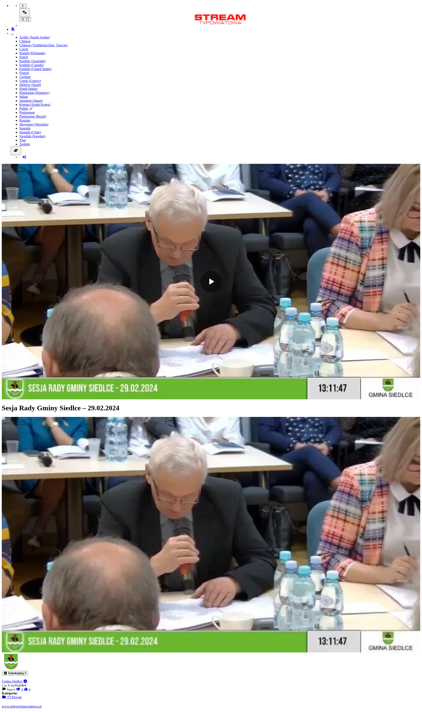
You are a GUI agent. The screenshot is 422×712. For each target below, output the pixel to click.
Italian (23, 97)
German (25, 77)
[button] (15, 673)
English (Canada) (31, 65)
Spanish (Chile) (30, 132)
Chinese (25, 41)
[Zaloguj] (24, 157)
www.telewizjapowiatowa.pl (22, 706)
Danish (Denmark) (32, 53)
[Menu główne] (24, 12)
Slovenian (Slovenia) (33, 124)
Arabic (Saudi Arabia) (34, 37)
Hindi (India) (28, 89)
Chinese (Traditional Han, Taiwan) (43, 45)
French (24, 73)
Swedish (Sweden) (32, 136)
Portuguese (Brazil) (32, 116)
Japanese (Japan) (31, 100)
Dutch (23, 57)
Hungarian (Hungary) (34, 93)
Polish (24, 108)
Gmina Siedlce (12, 681)
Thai (22, 140)
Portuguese (27, 112)
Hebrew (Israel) (30, 85)
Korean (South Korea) (34, 104)
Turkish (24, 144)
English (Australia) (32, 61)
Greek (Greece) (30, 81)
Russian (24, 120)
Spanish (24, 128)
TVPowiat (14, 697)
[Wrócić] (23, 6)
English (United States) (35, 69)
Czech (23, 49)
